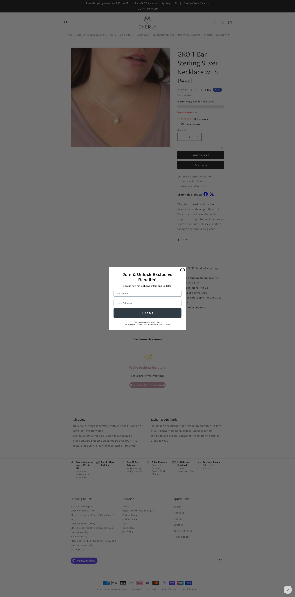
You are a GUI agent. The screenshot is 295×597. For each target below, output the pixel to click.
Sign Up (147, 312)
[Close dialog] (182, 270)
